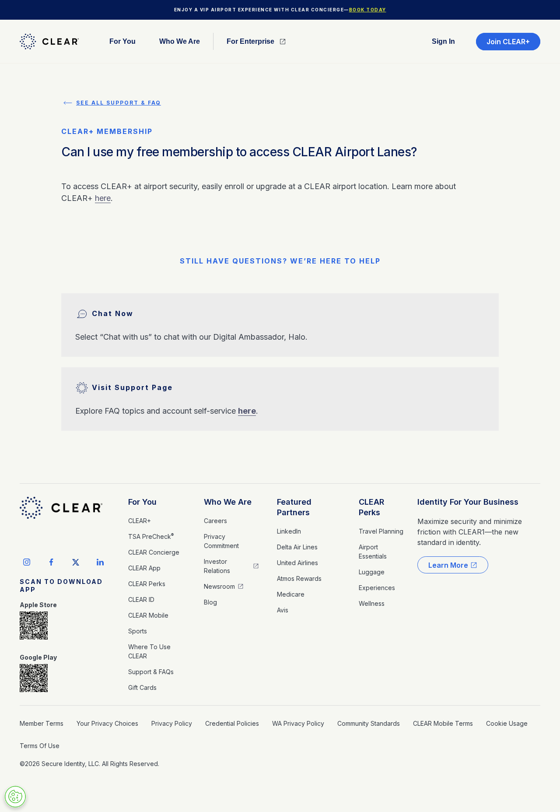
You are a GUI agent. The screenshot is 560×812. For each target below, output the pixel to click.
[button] (122, 41)
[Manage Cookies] (15, 797)
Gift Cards (142, 687)
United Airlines (297, 562)
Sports (137, 631)
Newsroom (219, 586)
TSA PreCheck (151, 536)
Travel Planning (381, 531)
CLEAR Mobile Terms (443, 723)
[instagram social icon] (27, 562)
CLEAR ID (141, 599)
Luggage (372, 572)
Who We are (179, 41)
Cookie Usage (507, 723)
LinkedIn (289, 531)
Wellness (372, 603)
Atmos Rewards (299, 578)
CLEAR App (144, 568)
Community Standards (368, 723)
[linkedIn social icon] (100, 562)
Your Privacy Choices (107, 723)
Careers (215, 520)
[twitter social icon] (76, 562)
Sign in (443, 41)
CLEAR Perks (146, 583)
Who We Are (228, 501)
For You (142, 501)
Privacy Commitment (221, 541)
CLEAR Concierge (153, 552)
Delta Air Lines (297, 547)
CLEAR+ (139, 520)
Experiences (377, 587)
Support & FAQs (151, 671)
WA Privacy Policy (298, 723)
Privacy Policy (171, 723)
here (103, 198)
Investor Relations (217, 566)
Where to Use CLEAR (149, 651)
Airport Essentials (373, 551)
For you (122, 41)
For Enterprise (250, 41)
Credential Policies (232, 723)
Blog (210, 602)
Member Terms (41, 723)
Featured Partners (294, 507)
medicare (290, 594)
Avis (282, 610)
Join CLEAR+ (508, 41)
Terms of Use (40, 745)
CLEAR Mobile (148, 615)
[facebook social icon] (51, 562)
